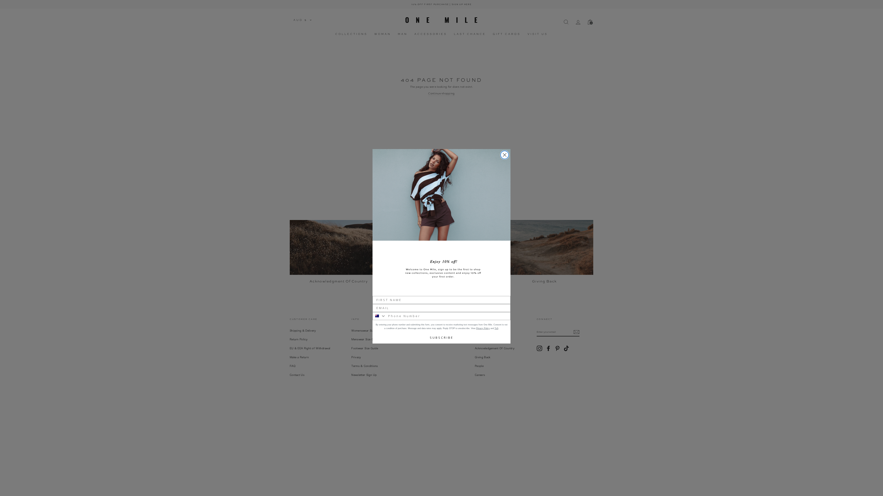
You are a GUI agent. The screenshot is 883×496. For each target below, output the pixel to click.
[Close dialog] (505, 155)
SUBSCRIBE (441, 337)
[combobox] (379, 316)
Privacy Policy (483, 328)
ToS (496, 328)
